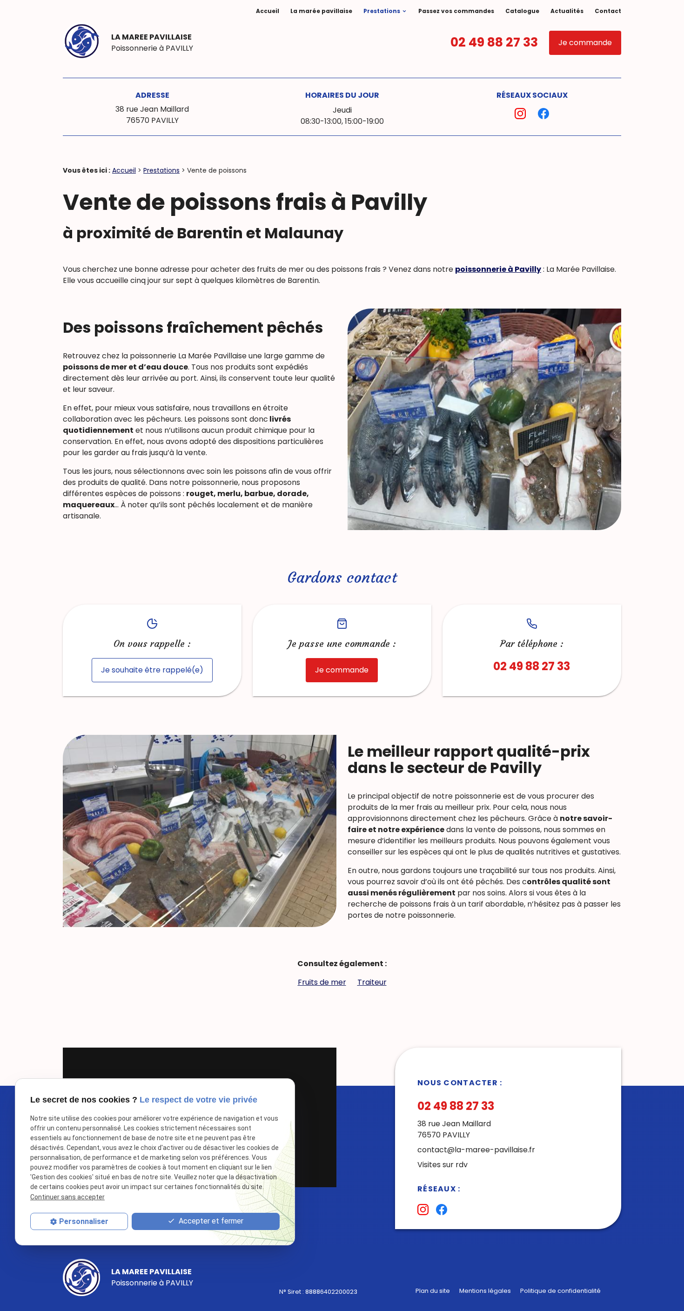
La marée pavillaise (321, 11)
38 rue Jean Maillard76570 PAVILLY (152, 115)
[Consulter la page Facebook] (543, 113)
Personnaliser (83, 1221)
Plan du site (433, 1291)
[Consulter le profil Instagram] (520, 113)
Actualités (566, 11)
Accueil (267, 11)
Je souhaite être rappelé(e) (152, 670)
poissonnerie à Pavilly (498, 269)
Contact (608, 11)
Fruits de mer (322, 982)
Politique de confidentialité (560, 1291)
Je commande (585, 42)
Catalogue (522, 11)
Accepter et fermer (210, 1221)
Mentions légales (485, 1291)
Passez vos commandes (456, 11)
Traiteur (372, 982)
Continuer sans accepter (67, 1197)
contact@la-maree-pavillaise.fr (476, 1149)
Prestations (381, 11)
